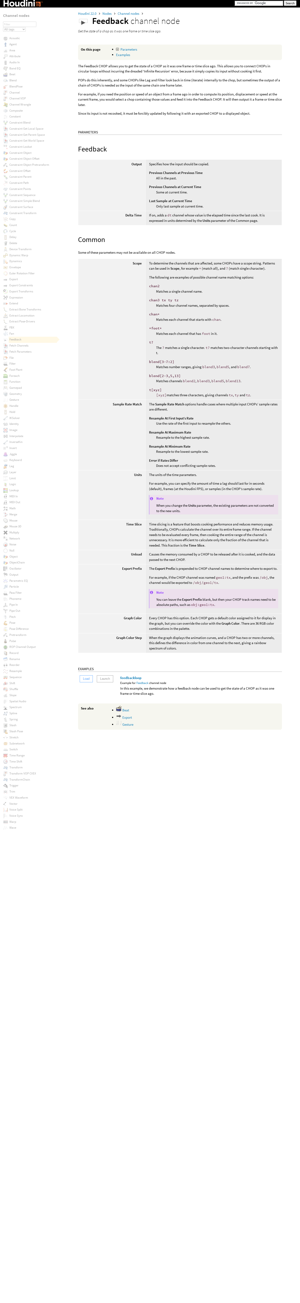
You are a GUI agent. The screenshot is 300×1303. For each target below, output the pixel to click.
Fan (11, 334)
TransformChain (19, 780)
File (11, 358)
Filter (12, 364)
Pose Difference (19, 629)
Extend (13, 303)
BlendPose (15, 86)
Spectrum (15, 707)
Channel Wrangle (20, 104)
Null (11, 550)
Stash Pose (16, 731)
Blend (13, 80)
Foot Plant (15, 370)
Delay (12, 237)
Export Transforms (21, 291)
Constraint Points (20, 189)
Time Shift (15, 761)
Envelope (15, 267)
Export (127, 717)
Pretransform (17, 635)
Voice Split (15, 810)
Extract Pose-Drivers (22, 321)
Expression (16, 297)
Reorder (14, 665)
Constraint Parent (20, 177)
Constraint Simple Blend (24, 201)
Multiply (14, 532)
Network (14, 538)
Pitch (12, 617)
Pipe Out (14, 611)
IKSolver (14, 418)
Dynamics (15, 261)
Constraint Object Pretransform (29, 165)
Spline (13, 713)
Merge (13, 514)
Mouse (13, 520)
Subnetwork (17, 743)
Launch (105, 678)
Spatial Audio (17, 701)
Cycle (12, 231)
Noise (12, 544)
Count (13, 225)
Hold (12, 412)
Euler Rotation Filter (22, 273)
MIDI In (13, 496)
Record (14, 653)
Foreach (14, 376)
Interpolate (16, 436)
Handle (13, 406)
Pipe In (13, 605)
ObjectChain (17, 562)
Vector (13, 804)
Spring (13, 719)
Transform (16, 767)
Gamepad (15, 388)
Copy (12, 219)
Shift (12, 683)
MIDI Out (14, 502)
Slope (12, 695)
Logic (12, 484)
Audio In (14, 62)
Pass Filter (15, 593)
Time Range (17, 755)
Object (13, 557)
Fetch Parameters (20, 352)
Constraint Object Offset (24, 159)
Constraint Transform (23, 213)
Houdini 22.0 (87, 13)
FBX (11, 327)
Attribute (14, 56)
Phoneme (15, 599)
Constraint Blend (19, 123)
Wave (12, 828)
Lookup (14, 490)
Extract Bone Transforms (25, 309)
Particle (14, 587)
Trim (12, 791)
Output (13, 575)
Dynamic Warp (18, 255)
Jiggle (13, 454)
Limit (12, 478)
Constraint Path (19, 183)
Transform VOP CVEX (22, 773)
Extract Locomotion (21, 315)
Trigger (14, 785)
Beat (125, 710)
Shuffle (13, 689)
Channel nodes (129, 13)
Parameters (128, 49)
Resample (15, 671)
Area (12, 50)
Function (14, 382)
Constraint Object (20, 153)
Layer (12, 472)
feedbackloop (131, 678)
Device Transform (20, 249)
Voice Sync (16, 816)
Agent (13, 44)
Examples (123, 55)
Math (12, 508)
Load (86, 678)
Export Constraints (21, 285)
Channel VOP (17, 98)
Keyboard (15, 460)
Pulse (12, 641)
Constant (15, 116)
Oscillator (15, 568)
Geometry (15, 394)
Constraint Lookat (20, 147)
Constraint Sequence (22, 195)
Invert (13, 448)
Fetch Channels (18, 345)
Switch (13, 749)
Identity (14, 424)
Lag (11, 466)
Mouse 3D (15, 526)
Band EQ (15, 68)
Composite (16, 111)
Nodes (107, 13)
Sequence (15, 677)
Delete (13, 243)
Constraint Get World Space (26, 141)
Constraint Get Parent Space (27, 135)
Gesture (127, 724)
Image (13, 430)
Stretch (14, 737)
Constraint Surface (21, 207)
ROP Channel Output (22, 647)
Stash (12, 725)
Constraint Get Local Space (26, 129)
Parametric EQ (18, 581)
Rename (14, 659)
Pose (12, 623)
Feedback (142, 683)
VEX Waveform (18, 798)
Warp (12, 822)
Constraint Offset (19, 171)
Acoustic (14, 38)
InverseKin (15, 442)
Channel (14, 92)
